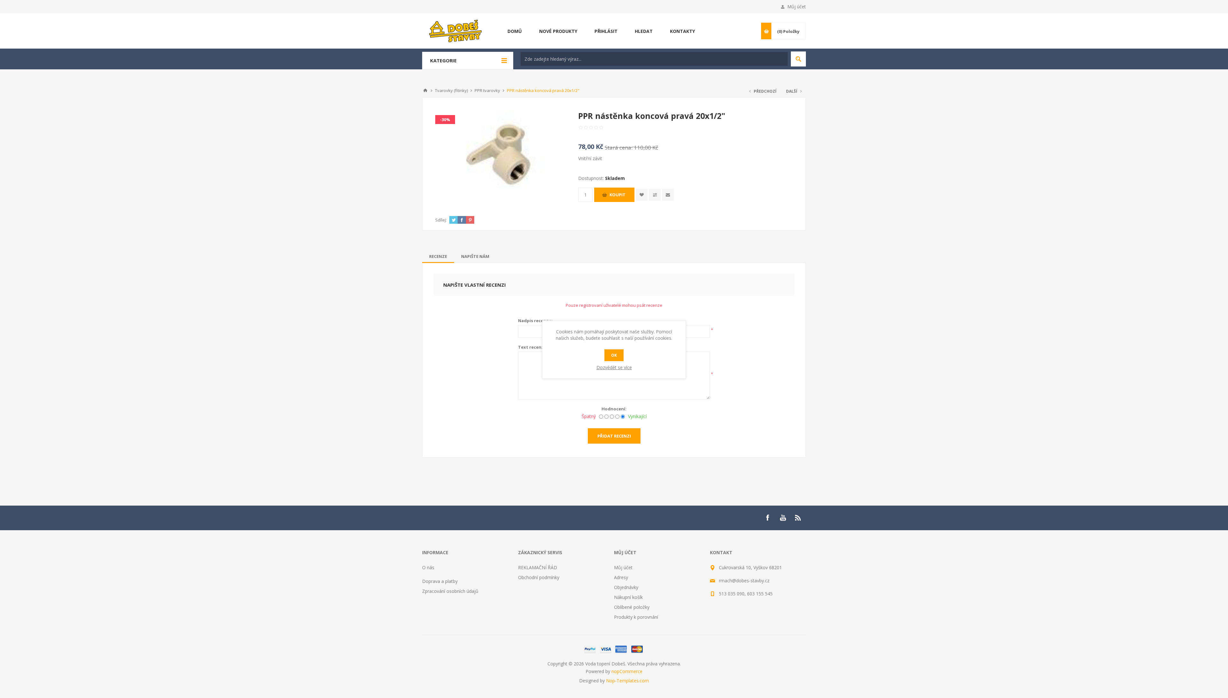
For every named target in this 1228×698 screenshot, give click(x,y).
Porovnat (655, 195)
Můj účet (796, 7)
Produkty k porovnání (636, 617)
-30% (445, 119)
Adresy (621, 577)
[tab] (438, 256)
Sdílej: (441, 220)
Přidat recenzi (614, 436)
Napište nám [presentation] (475, 256)
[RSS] (798, 518)
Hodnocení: (614, 409)
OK (614, 355)
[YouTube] (783, 518)
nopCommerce (626, 671)
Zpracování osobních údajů (450, 591)
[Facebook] (767, 518)
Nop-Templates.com (627, 681)
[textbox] (654, 59)
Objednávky (626, 587)
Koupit (618, 195)
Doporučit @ (668, 195)
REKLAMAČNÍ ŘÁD (537, 567)
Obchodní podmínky (538, 577)
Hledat (798, 58)
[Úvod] (425, 90)
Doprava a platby (440, 581)
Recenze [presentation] (438, 256)
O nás (428, 567)
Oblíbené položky (631, 607)
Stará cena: (619, 147)
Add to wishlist (642, 195)
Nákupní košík (628, 597)
